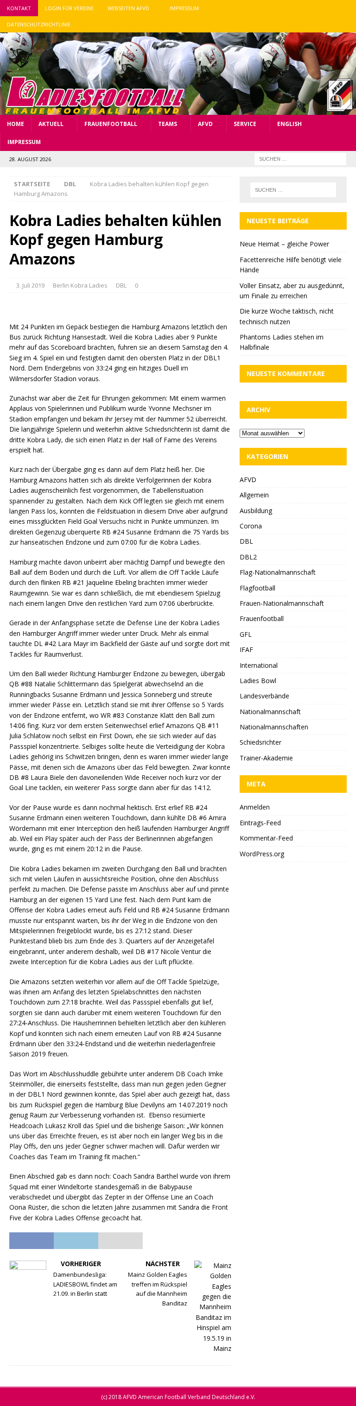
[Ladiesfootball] (178, 109)
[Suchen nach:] (300, 158)
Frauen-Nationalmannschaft (282, 603)
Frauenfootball (110, 124)
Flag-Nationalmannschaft (278, 572)
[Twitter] (330, 8)
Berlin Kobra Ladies (80, 285)
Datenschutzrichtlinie (38, 24)
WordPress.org (262, 853)
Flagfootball (257, 588)
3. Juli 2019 (30, 285)
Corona (251, 525)
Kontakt (19, 8)
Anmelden (255, 807)
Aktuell (51, 124)
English (289, 124)
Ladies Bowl (258, 680)
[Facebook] (312, 8)
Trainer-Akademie (266, 757)
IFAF (246, 649)
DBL (121, 285)
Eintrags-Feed (260, 822)
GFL (246, 634)
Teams (167, 124)
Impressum (184, 8)
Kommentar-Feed (266, 838)
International (259, 665)
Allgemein (254, 494)
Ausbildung (256, 510)
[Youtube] (348, 8)
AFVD (205, 124)
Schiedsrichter (260, 742)
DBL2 (248, 556)
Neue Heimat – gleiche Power (284, 243)
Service (245, 124)
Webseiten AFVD (128, 8)
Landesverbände (264, 695)
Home (15, 124)
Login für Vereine (69, 8)
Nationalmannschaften (274, 726)
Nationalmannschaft (270, 711)
